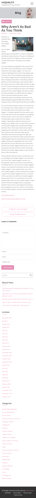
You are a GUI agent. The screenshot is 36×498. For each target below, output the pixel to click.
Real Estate (7, 21)
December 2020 (7, 352)
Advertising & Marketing (9, 409)
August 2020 (6, 365)
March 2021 (5, 343)
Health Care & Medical (9, 437)
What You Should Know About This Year (13, 199)
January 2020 (6, 387)
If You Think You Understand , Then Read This (16, 305)
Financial (4, 428)
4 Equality (7, 2)
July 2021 (4, 330)
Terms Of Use (18, 495)
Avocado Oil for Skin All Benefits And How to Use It (17, 299)
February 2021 (6, 346)
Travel (4, 472)
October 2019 (6, 397)
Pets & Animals (6, 453)
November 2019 (7, 393)
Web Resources (6, 478)
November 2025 (7, 318)
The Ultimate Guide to (8, 195)
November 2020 (7, 356)
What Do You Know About (19, 209)
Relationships (6, 459)
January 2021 (6, 349)
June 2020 (5, 371)
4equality (4, 33)
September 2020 (7, 362)
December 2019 (7, 390)
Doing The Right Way (17, 214)
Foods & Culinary (7, 431)
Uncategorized (6, 475)
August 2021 (6, 327)
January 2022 (6, 324)
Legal (3, 447)
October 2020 (6, 359)
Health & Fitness (7, 434)
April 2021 (5, 340)
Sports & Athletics (7, 466)
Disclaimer (8, 493)
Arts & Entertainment (8, 412)
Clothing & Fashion (7, 422)
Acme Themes (29, 490)
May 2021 (5, 337)
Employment (6, 425)
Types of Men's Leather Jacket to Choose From (16, 302)
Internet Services (7, 444)
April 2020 (5, 378)
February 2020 (6, 384)
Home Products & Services (10, 441)
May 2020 (5, 374)
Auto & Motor (6, 415)
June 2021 (5, 334)
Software (5, 463)
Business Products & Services (11, 418)
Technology (5, 469)
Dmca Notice (17, 493)
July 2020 (4, 368)
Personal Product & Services (10, 450)
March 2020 (5, 381)
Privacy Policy (27, 493)
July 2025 (4, 321)
